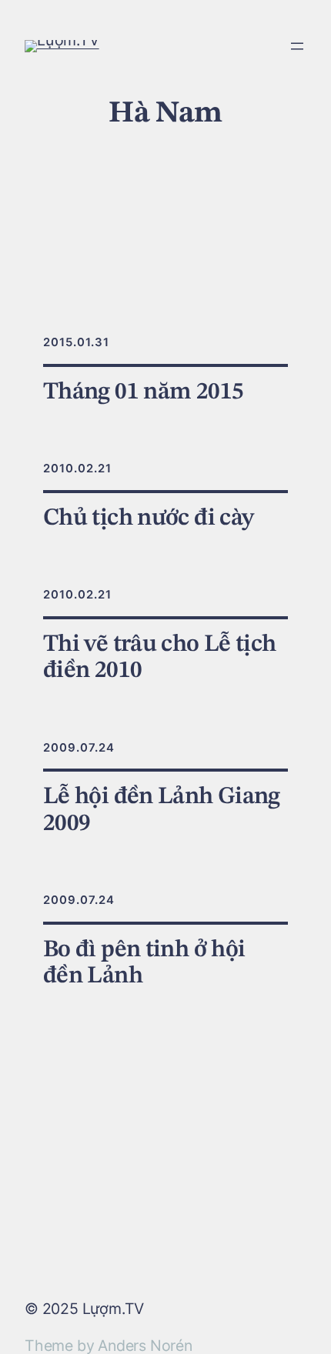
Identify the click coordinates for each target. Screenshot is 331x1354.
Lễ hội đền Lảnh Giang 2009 (161, 810)
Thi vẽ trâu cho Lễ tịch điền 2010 (159, 657)
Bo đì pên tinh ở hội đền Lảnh (144, 963)
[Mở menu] (297, 46)
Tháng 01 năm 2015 (143, 392)
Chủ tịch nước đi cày (148, 518)
